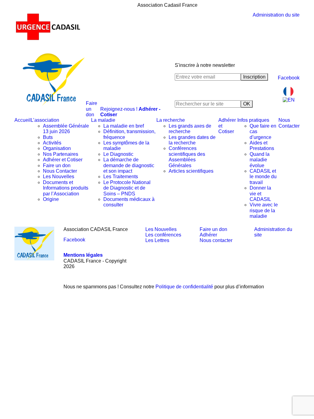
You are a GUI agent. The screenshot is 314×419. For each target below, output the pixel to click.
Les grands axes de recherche (190, 128)
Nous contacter (216, 240)
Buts (48, 137)
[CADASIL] (50, 82)
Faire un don (57, 165)
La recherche (170, 120)
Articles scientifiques (191, 171)
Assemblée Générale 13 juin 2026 (66, 128)
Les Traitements (120, 176)
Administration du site (276, 14)
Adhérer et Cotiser (62, 159)
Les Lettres (157, 240)
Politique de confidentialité (184, 286)
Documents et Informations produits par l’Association (65, 188)
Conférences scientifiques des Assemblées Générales (187, 157)
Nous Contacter (60, 171)
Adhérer (208, 234)
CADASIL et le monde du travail (263, 176)
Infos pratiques (253, 120)
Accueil (22, 120)
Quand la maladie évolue (260, 160)
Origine (51, 199)
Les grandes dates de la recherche (192, 140)
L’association (45, 120)
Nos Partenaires (60, 154)
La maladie (103, 120)
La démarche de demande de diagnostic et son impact (128, 165)
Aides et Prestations (262, 145)
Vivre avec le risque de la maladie (264, 210)
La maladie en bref (123, 126)
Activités (52, 142)
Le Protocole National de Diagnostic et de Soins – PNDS (127, 188)
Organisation (57, 148)
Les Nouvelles (58, 176)
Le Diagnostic (118, 154)
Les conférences (163, 234)
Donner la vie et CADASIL (260, 193)
